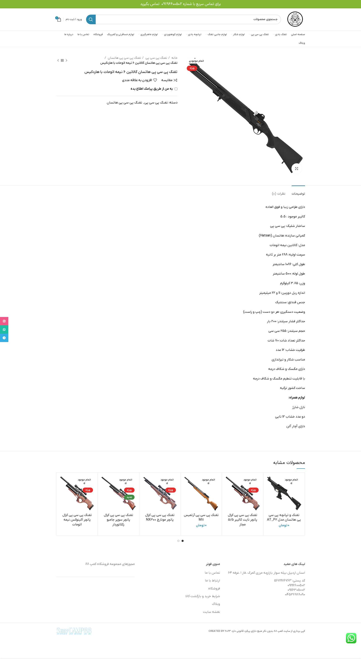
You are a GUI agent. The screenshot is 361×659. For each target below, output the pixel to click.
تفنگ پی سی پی (156, 58)
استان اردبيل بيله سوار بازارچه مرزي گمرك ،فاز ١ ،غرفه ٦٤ (266, 573)
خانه (174, 58)
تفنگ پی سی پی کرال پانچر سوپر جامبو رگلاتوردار (118, 520)
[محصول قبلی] (66, 60)
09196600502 (171, 4)
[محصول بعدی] (58, 60)
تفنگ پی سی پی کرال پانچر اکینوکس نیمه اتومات (77, 520)
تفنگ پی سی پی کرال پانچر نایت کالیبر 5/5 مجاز (242, 520)
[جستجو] (91, 19)
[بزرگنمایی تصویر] (296, 168)
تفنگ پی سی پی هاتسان (124, 58)
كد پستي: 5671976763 (289, 581)
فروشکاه (214, 588)
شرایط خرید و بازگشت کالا (202, 596)
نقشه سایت (211, 612)
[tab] (298, 191)
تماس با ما (212, 573)
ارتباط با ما (212, 581)
